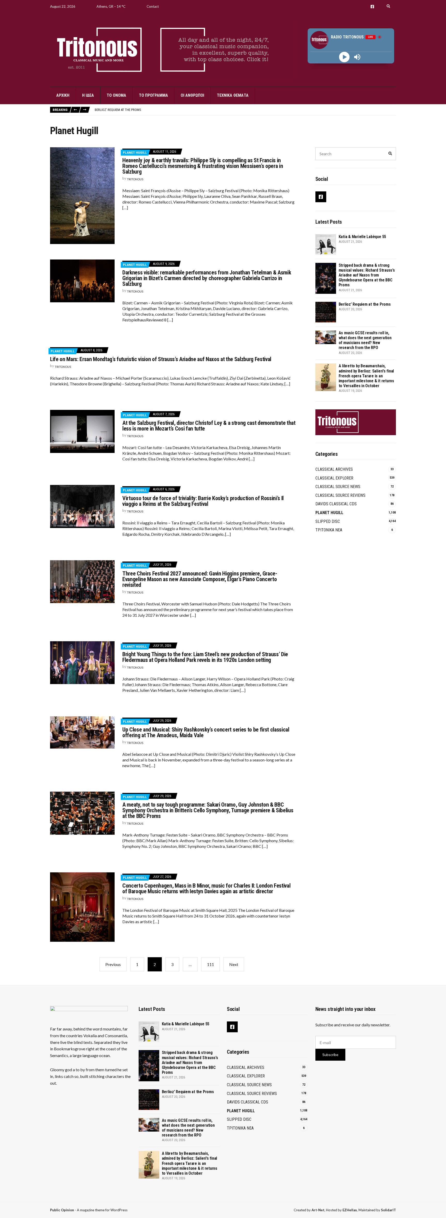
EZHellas (350, 1210)
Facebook (372, 7)
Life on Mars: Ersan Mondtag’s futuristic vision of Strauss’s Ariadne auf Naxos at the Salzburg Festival (160, 359)
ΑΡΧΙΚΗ (62, 95)
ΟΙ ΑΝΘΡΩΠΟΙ (192, 95)
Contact (153, 6)
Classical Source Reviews (340, 495)
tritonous (135, 179)
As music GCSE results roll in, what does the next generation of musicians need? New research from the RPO (365, 340)
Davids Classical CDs (336, 503)
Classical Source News (337, 486)
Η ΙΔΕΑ (88, 95)
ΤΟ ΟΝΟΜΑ (116, 95)
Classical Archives (334, 469)
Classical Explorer (334, 478)
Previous (113, 964)
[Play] (344, 57)
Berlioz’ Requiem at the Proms (118, 110)
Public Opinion (62, 1210)
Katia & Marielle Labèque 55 (362, 236)
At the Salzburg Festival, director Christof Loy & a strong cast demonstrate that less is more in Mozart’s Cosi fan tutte (209, 426)
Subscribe (330, 1054)
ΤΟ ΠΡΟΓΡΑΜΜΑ (153, 95)
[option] (245, 110)
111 (210, 964)
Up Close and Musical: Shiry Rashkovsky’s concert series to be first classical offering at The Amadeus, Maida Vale (205, 732)
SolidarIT (388, 1210)
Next (233, 964)
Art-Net (318, 1210)
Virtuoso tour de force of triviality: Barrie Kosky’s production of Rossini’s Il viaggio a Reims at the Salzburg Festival (203, 501)
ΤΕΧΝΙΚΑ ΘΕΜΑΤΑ (233, 95)
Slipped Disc (327, 521)
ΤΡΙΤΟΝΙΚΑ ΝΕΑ (328, 529)
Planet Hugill (135, 153)
